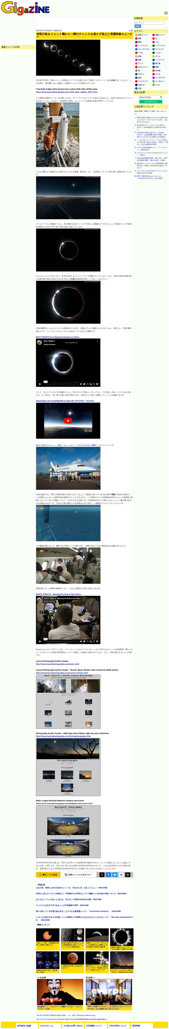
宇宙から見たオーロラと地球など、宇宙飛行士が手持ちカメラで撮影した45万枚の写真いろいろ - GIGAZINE (81, 893)
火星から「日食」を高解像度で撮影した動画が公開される (47, 944)
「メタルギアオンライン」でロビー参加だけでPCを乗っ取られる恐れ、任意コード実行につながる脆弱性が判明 (152, 142)
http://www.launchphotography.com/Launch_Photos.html (62, 673)
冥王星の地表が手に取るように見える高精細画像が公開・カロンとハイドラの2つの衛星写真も (72, 945)
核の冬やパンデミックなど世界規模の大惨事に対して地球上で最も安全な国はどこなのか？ (152, 165)
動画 (64, 1015)
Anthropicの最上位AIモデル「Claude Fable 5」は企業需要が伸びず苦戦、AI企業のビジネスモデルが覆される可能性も (152, 134)
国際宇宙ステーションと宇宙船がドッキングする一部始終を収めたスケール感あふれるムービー (97, 968)
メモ (131, 30)
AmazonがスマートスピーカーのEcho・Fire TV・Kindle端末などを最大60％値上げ (152, 127)
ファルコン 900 (88, 445)
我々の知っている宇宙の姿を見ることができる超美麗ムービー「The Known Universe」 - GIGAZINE (78, 911)
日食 (113, 80)
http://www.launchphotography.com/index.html (57, 664)
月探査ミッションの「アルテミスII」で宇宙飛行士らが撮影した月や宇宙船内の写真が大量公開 (97, 945)
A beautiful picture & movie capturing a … (91, 1019)
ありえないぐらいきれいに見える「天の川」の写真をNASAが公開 (121, 971)
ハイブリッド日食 (67, 279)
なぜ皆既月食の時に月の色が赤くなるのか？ (72, 967)
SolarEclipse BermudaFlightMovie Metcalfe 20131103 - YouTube (65, 401)
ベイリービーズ (55, 227)
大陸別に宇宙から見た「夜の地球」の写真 (46, 971)
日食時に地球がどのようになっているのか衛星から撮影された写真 (121, 948)
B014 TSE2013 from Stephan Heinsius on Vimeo (57, 337)
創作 (74, 1015)
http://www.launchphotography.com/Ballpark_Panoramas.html (64, 803)
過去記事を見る (150, 101)
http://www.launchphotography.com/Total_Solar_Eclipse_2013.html (66, 92)
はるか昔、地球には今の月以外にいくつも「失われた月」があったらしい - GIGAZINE (71, 887)
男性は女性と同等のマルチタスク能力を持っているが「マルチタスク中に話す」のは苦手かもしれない (152, 120)
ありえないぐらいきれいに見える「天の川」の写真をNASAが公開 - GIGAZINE (69, 899)
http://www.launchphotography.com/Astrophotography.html (63, 736)
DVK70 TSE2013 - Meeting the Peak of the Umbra (58, 594)
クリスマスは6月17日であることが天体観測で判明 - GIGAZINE (62, 905)
